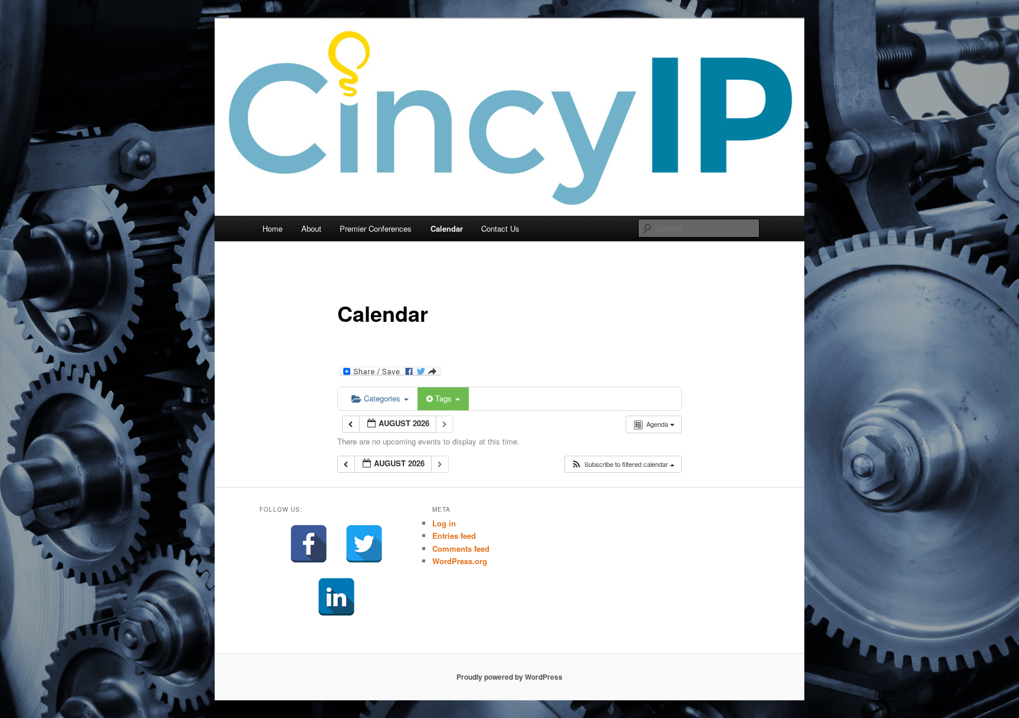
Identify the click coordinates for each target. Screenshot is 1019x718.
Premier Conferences (376, 228)
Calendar (446, 228)
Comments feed (460, 548)
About (311, 228)
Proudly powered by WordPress (509, 676)
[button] (623, 464)
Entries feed (454, 535)
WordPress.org (459, 561)
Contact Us (500, 228)
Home (272, 228)
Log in (444, 523)
